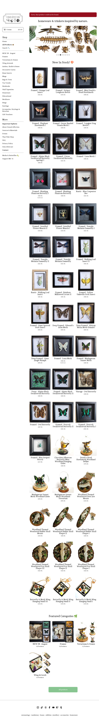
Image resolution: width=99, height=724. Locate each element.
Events (4, 134)
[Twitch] (57, 707)
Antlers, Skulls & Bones (10, 66)
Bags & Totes (7, 80)
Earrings (5, 106)
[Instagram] (37, 707)
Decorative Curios (8, 70)
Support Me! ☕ (8, 159)
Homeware (6, 93)
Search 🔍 (6, 48)
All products (63, 690)
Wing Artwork (7, 63)
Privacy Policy (7, 143)
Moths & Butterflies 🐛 (10, 155)
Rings (4, 103)
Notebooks (6, 86)
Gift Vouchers (7, 114)
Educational (6, 96)
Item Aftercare (7, 147)
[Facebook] (49, 707)
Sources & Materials (9, 130)
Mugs (4, 76)
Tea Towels (6, 83)
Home (4, 41)
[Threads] (45, 707)
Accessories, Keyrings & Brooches (11, 110)
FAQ (4, 140)
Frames (5, 56)
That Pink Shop (8, 137)
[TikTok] (41, 707)
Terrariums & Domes (10, 60)
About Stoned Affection (10, 127)
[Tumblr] (61, 707)
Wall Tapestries (8, 89)
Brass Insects (7, 73)
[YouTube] (53, 707)
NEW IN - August (8, 53)
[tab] (56, 54)
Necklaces (6, 99)
